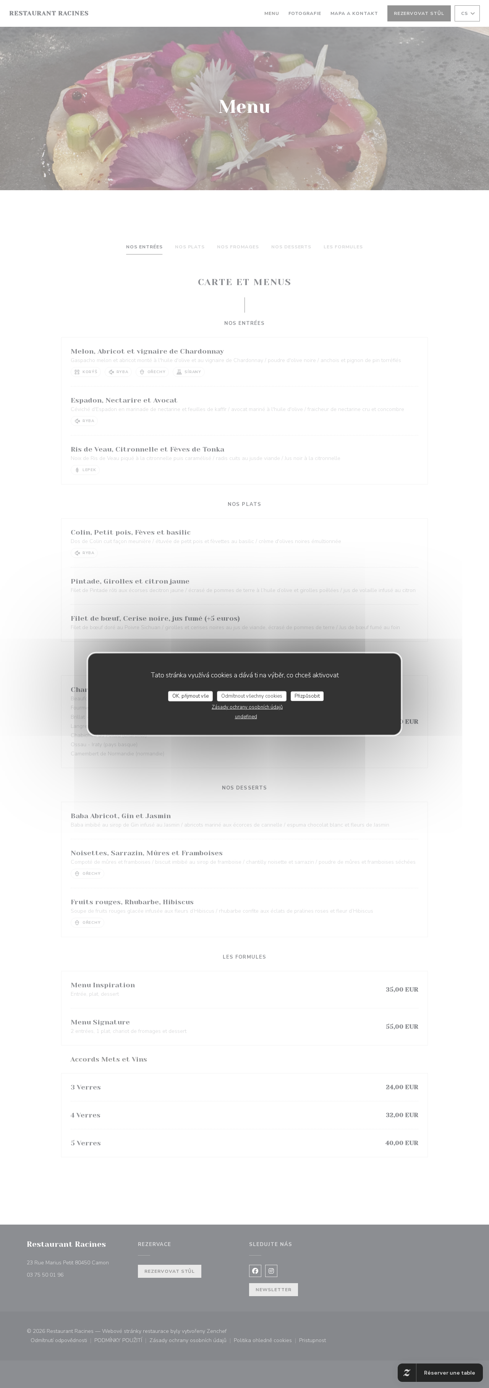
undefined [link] (246, 716)
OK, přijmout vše (190, 695)
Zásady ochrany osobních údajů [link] (247, 707)
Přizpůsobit (307, 695)
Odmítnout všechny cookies (251, 695)
